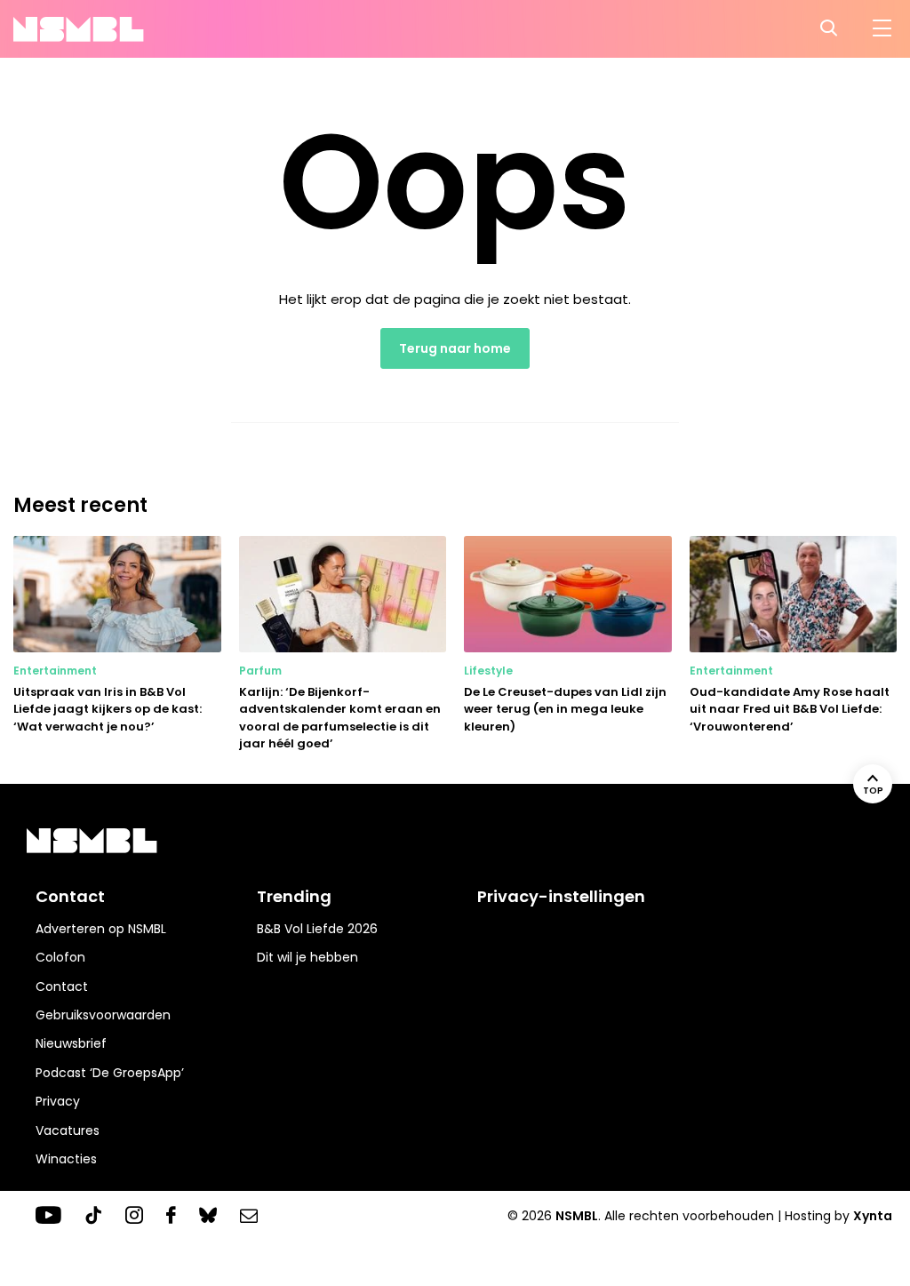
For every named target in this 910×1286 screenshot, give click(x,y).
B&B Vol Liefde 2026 (317, 929)
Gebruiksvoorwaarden (103, 1015)
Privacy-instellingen (561, 896)
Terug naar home (455, 348)
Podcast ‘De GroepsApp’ (110, 1073)
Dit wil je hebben (307, 957)
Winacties (66, 1159)
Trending (294, 896)
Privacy (58, 1101)
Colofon (60, 957)
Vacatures (68, 1130)
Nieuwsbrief (71, 1043)
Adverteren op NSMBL (101, 929)
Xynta (872, 1216)
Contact (62, 986)
